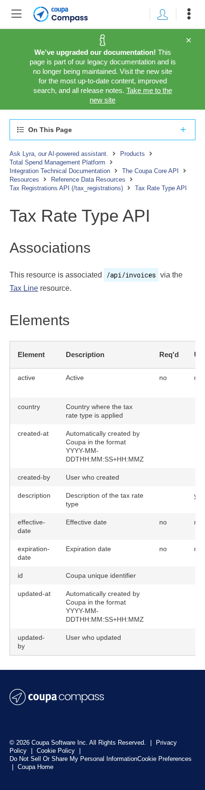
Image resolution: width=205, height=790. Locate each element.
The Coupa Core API (150, 170)
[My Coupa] (162, 14)
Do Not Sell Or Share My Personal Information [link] (73, 758)
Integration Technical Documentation (60, 170)
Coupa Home (35, 766)
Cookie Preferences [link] (164, 758)
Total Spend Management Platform (57, 162)
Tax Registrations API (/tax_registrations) (66, 188)
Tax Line (24, 288)
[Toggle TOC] (16, 14)
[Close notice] (188, 40)
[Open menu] (188, 14)
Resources (24, 179)
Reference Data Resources (88, 179)
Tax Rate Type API (161, 188)
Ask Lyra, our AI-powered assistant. (59, 153)
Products (132, 153)
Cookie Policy (57, 750)
